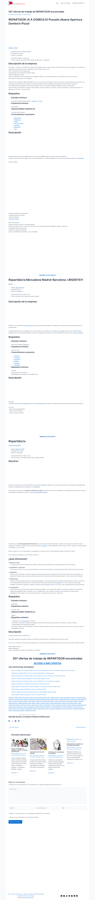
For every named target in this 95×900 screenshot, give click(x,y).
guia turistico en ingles (49, 705)
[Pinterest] (15, 721)
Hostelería (34, 101)
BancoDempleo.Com (28, 897)
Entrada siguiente (81, 727)
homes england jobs (18, 707)
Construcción (23, 753)
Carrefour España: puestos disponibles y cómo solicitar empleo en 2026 (30, 678)
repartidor (16, 125)
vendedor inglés (18, 697)
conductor (17, 355)
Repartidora (17, 127)
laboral (44, 492)
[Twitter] (12, 721)
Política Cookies (28, 894)
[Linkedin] (18, 721)
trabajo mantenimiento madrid (58, 703)
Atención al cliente (14, 219)
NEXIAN (11, 284)
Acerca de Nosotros (17, 894)
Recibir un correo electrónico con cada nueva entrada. (24, 817)
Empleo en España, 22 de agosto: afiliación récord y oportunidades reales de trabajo (33, 692)
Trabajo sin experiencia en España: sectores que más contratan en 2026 (30, 684)
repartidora (17, 365)
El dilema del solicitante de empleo (56, 752)
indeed (38, 703)
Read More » (14, 772)
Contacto (31, 896)
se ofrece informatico (18, 701)
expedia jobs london (30, 710)
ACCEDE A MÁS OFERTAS (47, 663)
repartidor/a (25, 621)
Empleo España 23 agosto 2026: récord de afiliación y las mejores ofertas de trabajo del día (35, 686)
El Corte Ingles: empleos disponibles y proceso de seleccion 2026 (28, 694)
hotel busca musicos (25, 705)
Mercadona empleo (28, 697)
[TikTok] (67, 896)
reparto (16, 121)
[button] (84, 3)
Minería (20, 755)
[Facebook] (9, 721)
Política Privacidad (38, 894)
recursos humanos (29, 325)
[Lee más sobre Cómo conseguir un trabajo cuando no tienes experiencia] (19, 742)
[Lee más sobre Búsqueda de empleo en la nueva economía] (75, 740)
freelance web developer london (28, 708)
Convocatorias (14, 755)
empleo (41, 581)
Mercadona (41, 403)
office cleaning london (43, 708)
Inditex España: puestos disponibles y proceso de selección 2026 (28, 689)
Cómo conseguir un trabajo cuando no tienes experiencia (19, 750)
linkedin (34, 703)
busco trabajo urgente (53, 697)
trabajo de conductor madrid (63, 705)
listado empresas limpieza (43, 699)
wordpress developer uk (56, 708)
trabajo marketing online (24, 703)
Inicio (9, 894)
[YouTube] (77, 896)
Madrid (24, 51)
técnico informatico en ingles (51, 701)
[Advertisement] (47, 36)
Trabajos (11, 697)
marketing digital (44, 703)
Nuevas (24, 755)
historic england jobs (29, 707)
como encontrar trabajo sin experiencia (25, 699)
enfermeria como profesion (66, 701)
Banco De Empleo (15, 753)
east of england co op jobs (70, 707)
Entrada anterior (14, 727)
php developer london (18, 710)
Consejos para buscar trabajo (37, 752)
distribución (17, 359)
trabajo (63, 331)
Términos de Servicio (22, 896)
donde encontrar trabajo (40, 697)
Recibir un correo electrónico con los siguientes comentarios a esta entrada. (30, 813)
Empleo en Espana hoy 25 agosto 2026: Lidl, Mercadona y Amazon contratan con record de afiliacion (38, 676)
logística (16, 361)
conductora (17, 357)
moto (15, 129)
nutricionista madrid (71, 703)
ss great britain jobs (57, 707)
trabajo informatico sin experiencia (33, 701)
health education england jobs (43, 707)
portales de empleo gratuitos (67, 697)
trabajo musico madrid (37, 705)
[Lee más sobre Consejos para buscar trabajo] (38, 744)
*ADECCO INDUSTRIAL (15, 445)
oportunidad (80, 158)
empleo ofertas (54, 699)
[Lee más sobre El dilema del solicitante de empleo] (56, 744)
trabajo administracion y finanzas (68, 699)
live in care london (68, 708)
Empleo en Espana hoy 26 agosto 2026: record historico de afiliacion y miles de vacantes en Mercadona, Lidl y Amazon (43, 670)
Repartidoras (17, 118)
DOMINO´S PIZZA (13, 48)
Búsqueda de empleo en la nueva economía (75, 744)
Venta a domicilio (18, 123)
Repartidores (17, 119)
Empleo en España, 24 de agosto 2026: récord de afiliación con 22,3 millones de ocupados (35, 681)
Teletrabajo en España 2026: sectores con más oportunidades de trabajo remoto (32, 673)
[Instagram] (64, 896)
